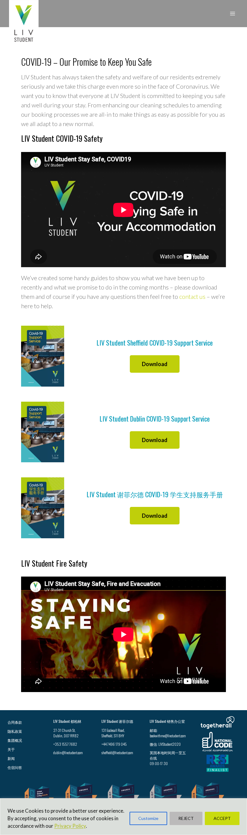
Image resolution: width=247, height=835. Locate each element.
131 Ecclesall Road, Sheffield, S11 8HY (113, 733)
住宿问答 (15, 767)
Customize (148, 818)
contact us (192, 296)
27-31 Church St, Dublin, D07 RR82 (66, 733)
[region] (123, 816)
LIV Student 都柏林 (67, 721)
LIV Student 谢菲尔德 (117, 721)
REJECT (186, 818)
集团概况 (15, 740)
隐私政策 (15, 731)
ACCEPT (222, 818)
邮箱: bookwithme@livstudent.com (168, 733)
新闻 (11, 758)
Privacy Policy (70, 826)
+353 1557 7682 (65, 744)
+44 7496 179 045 (114, 744)
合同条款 (15, 722)
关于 (11, 749)
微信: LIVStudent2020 (165, 744)
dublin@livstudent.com (68, 752)
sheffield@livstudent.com (117, 752)
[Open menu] (232, 13)
